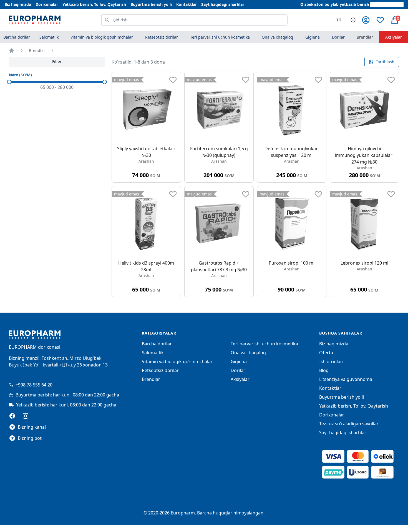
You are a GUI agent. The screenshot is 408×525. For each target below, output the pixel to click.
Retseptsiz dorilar (160, 370)
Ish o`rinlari (331, 361)
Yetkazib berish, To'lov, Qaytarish (94, 4)
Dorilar (238, 370)
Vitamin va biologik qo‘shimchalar (177, 361)
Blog (324, 370)
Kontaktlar (186, 4)
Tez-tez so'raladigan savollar (349, 424)
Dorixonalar (47, 4)
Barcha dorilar (16, 37)
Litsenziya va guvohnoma (345, 379)
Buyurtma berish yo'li (151, 4)
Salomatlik (153, 353)
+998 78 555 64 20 (34, 385)
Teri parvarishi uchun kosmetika (264, 344)
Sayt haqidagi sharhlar (222, 4)
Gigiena (239, 361)
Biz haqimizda (17, 4)
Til (338, 19)
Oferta (326, 353)
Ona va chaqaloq (248, 353)
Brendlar (365, 37)
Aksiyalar (393, 37)
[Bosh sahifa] (11, 50)
